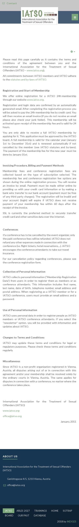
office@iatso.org (12, 416)
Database (40, 515)
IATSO (8, 510)
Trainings (40, 510)
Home (54, 510)
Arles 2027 (23, 510)
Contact (12, 3)
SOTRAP (67, 510)
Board (9, 515)
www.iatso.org (35, 70)
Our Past (23, 515)
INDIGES (71, 521)
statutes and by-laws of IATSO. (28, 79)
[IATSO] (39, 16)
